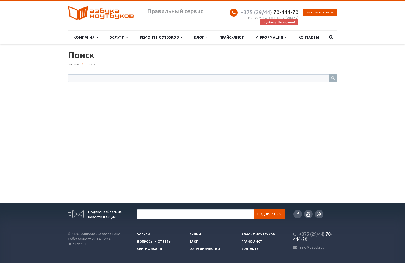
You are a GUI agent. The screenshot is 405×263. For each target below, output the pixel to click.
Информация (270, 37)
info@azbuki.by (312, 247)
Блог (200, 37)
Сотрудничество (204, 248)
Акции (195, 234)
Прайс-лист (232, 37)
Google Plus (319, 214)
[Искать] (333, 78)
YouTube (308, 214)
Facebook (297, 214)
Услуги (118, 37)
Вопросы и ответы (154, 241)
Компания (85, 37)
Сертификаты (149, 248)
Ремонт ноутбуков (160, 37)
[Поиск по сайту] (331, 37)
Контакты (308, 37)
